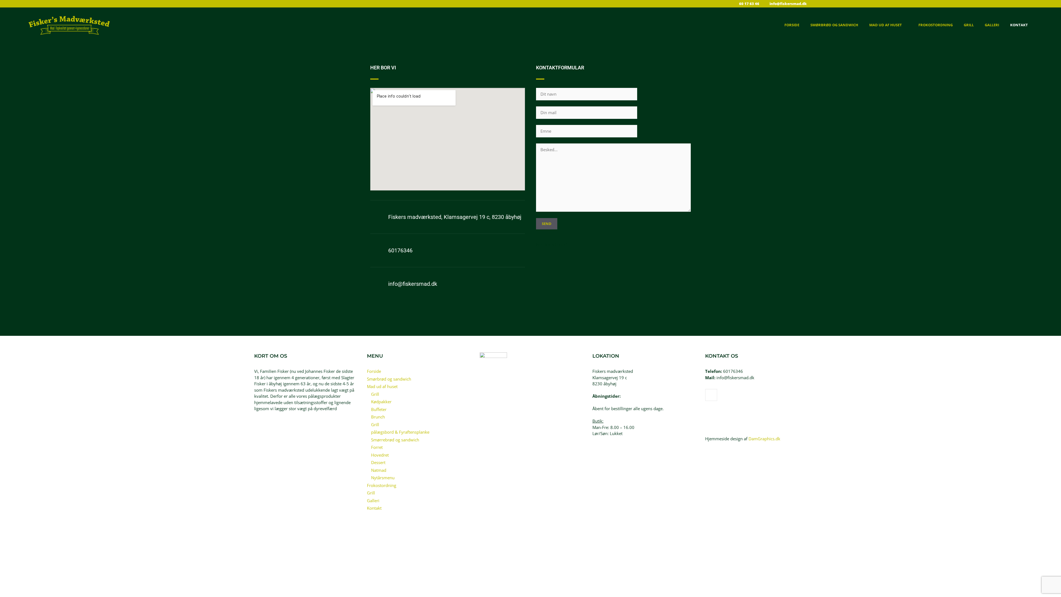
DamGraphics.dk (764, 438)
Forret (377, 447)
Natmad (378, 470)
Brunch (378, 417)
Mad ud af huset (885, 24)
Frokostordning (935, 24)
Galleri (992, 24)
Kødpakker (381, 401)
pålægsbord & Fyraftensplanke (400, 432)
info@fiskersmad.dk (412, 284)
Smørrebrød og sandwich (395, 439)
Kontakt (1019, 24)
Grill (969, 24)
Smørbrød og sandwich (834, 24)
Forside (791, 24)
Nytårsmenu (383, 477)
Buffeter (379, 409)
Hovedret (380, 455)
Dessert (378, 462)
